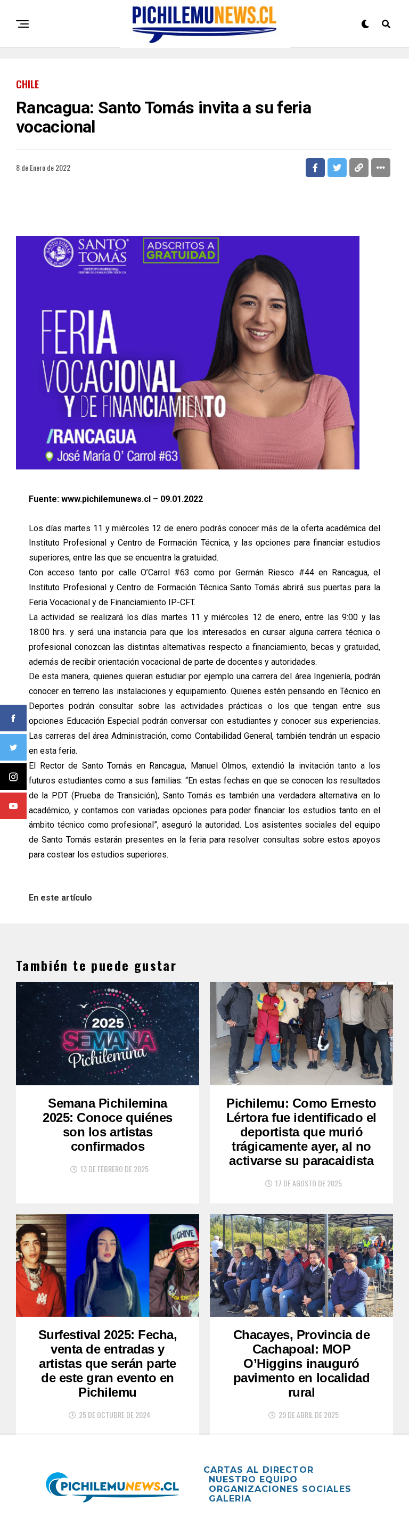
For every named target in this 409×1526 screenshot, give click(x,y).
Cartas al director (258, 1470)
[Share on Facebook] (315, 167)
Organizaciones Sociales (280, 1489)
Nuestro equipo (253, 1479)
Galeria (230, 1499)
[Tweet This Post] (337, 167)
